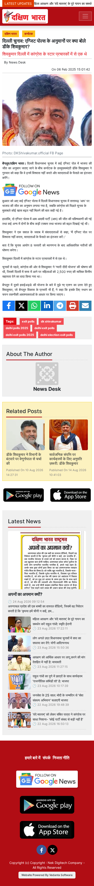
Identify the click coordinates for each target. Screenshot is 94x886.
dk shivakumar (51, 321)
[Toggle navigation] (85, 16)
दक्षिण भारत (11, 34)
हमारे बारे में (32, 757)
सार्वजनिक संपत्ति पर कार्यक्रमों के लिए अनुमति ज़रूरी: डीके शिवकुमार (65, 458)
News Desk (17, 62)
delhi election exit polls (56, 335)
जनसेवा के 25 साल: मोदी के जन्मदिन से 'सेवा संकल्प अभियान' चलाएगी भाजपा (58, 697)
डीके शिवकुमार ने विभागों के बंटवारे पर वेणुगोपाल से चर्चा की (24, 458)
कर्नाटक (28, 34)
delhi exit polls (44, 328)
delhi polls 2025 (17, 328)
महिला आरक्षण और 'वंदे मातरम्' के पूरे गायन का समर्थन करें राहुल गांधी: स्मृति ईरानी (59, 621)
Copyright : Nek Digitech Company (56, 863)
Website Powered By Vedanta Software (47, 875)
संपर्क (46, 757)
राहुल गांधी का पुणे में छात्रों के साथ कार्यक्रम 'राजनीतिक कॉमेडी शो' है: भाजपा (57, 678)
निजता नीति (61, 757)
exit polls (28, 321)
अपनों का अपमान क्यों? (25, 594)
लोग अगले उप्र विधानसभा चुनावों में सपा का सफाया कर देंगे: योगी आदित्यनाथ (57, 640)
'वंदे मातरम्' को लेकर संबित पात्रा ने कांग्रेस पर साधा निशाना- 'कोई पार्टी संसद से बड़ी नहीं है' (59, 716)
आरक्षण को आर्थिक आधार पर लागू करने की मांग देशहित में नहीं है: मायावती (59, 659)
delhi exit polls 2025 (20, 335)
